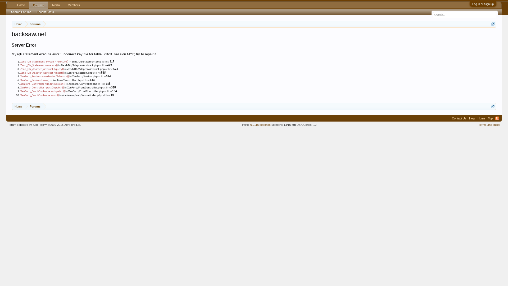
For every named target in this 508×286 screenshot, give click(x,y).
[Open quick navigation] (493, 24)
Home (21, 5)
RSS (497, 118)
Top (490, 118)
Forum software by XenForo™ (44, 124)
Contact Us (459, 118)
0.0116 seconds (260, 124)
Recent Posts (45, 12)
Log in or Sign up (483, 4)
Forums (38, 5)
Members (74, 5)
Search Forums (21, 12)
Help (472, 118)
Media (56, 5)
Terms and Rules (489, 124)
